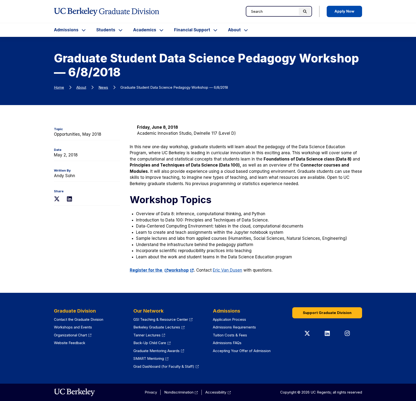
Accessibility (218, 392)
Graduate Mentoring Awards (158, 350)
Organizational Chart (72, 335)
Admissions (66, 29)
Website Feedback (69, 343)
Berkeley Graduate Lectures (159, 327)
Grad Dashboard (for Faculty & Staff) (166, 366)
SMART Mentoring (151, 358)
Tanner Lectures (149, 335)
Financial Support (192, 29)
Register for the (149, 270)
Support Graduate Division (327, 312)
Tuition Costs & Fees (230, 335)
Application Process (229, 319)
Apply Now (344, 11)
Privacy (151, 392)
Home (59, 87)
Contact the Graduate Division (78, 319)
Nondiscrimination (181, 392)
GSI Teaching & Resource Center (163, 319)
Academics (144, 29)
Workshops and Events (73, 327)
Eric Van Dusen (227, 270)
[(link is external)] (74, 392)
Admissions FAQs (227, 343)
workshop (181, 270)
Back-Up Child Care (152, 343)
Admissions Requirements (234, 327)
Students (105, 29)
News (103, 87)
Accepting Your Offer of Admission (242, 350)
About (234, 29)
